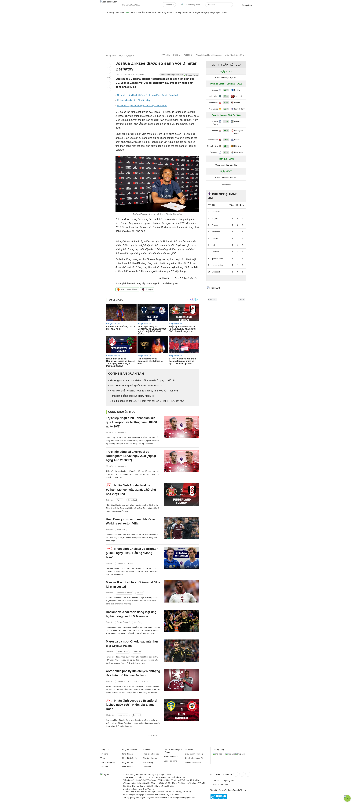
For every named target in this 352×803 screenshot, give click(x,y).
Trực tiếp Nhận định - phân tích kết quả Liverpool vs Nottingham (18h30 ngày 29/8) (131, 422)
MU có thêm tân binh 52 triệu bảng (134, 100)
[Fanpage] (235, 774)
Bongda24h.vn (239, 790)
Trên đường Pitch (192, 4)
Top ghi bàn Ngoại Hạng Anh (209, 55)
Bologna (149, 289)
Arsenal (140, 593)
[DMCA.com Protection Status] (218, 799)
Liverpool (120, 432)
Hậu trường (148, 762)
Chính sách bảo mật (194, 758)
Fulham (120, 500)
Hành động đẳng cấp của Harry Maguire (132, 395)
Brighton (131, 563)
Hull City (237, 146)
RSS (212, 774)
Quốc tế (168, 12)
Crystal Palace (122, 622)
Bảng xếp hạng (170, 761)
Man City (137, 622)
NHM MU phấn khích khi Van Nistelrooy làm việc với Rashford (147, 95)
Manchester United (129, 289)
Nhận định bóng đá (151, 754)
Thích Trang (212, 300)
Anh (127, 12)
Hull (213, 245)
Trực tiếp (104, 767)
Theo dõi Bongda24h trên (172, 74)
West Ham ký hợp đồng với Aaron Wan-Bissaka (136, 385)
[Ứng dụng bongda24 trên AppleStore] (240, 754)
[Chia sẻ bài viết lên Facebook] (108, 65)
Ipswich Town (239, 109)
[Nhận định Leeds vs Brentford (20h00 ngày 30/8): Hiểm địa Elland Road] (181, 710)
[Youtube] (247, 774)
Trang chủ (104, 749)
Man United (213, 109)
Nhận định (215, 12)
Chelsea (120, 563)
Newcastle (238, 152)
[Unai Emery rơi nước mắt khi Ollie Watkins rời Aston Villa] (181, 528)
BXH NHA (188, 55)
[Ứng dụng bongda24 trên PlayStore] (230, 754)
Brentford (137, 715)
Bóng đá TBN (127, 762)
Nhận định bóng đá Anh (235, 55)
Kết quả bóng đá (171, 756)
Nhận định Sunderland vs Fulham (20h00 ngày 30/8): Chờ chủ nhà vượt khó (131, 490)
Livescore (147, 767)
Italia (148, 12)
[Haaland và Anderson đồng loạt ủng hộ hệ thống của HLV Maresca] (181, 621)
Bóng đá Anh (127, 754)
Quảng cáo (229, 780)
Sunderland (132, 500)
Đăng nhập (247, 5)
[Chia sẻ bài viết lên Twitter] (108, 71)
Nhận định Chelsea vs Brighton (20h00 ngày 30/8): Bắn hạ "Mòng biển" (132, 553)
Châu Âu (141, 12)
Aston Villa (121, 530)
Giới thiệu (189, 749)
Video (224, 12)
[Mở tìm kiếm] (231, 5)
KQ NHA (177, 55)
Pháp (160, 12)
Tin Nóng (104, 754)
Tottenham (214, 152)
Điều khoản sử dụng (194, 754)
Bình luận (187, 12)
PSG (144, 681)
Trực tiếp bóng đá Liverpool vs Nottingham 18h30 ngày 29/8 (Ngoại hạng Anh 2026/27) (131, 456)
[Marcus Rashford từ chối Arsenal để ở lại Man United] (181, 591)
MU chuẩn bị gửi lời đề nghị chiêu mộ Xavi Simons (142, 105)
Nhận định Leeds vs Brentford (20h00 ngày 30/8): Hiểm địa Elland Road (131, 705)
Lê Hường (164, 278)
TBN (133, 12)
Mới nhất (170, 5)
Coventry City (212, 146)
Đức (154, 12)
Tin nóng (109, 12)
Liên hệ (216, 780)
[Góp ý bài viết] (108, 83)
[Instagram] (241, 774)
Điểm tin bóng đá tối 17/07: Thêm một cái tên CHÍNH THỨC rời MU (147, 401)
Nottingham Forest (238, 132)
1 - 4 (226, 121)
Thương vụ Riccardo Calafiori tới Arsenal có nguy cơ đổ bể (142, 380)
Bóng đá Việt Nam (129, 749)
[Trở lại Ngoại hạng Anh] (108, 89)
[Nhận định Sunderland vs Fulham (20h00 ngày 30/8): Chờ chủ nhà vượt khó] (181, 494)
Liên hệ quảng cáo (193, 762)
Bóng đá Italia (128, 767)
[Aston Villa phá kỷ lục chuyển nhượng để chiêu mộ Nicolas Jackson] (181, 680)
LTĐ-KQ (177, 12)
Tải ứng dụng (218, 749)
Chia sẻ (241, 300)
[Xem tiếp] (226, 278)
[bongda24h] (102, 12)
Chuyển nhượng (201, 12)
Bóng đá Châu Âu (129, 758)
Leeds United (123, 715)
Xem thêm (152, 736)
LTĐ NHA (166, 55)
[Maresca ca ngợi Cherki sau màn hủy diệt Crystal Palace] (181, 650)
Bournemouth (212, 140)
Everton (237, 140)
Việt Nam (120, 12)
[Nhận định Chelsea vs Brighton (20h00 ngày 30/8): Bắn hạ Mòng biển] (181, 558)
